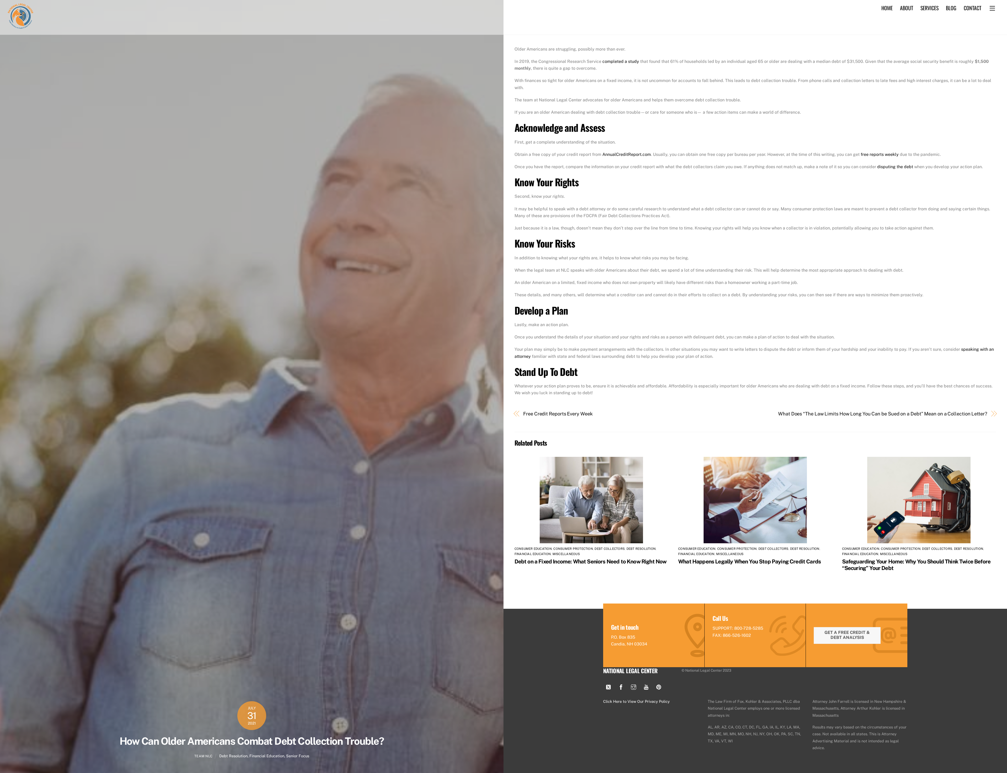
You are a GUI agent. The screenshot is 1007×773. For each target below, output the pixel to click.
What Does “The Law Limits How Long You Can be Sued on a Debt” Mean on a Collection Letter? (882, 413)
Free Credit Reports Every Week (557, 413)
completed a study (620, 61)
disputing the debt (895, 166)
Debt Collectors (609, 549)
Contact (972, 8)
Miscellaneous (566, 554)
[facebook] (621, 686)
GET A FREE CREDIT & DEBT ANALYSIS (847, 635)
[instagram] (633, 686)
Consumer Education (533, 549)
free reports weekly (880, 154)
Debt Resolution (233, 756)
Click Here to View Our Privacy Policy (636, 701)
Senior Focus (297, 756)
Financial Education (266, 756)
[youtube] (646, 686)
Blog (951, 8)
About (906, 8)
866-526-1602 (737, 635)
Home (887, 8)
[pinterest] (659, 686)
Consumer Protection (573, 549)
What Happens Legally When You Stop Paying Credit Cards (749, 561)
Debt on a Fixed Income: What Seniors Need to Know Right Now (591, 561)
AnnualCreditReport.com (626, 154)
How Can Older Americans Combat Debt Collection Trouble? (252, 741)
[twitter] (608, 686)
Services (929, 8)
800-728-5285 (748, 628)
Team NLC (203, 756)
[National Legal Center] (20, 27)
